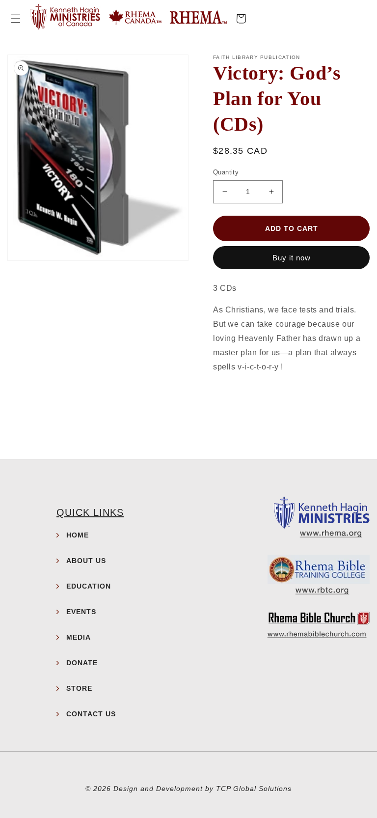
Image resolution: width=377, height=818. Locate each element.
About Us (86, 560)
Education (88, 586)
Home (77, 535)
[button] (16, 18)
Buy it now (291, 258)
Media (78, 637)
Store (79, 688)
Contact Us (91, 714)
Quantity (226, 172)
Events (81, 612)
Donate (82, 663)
